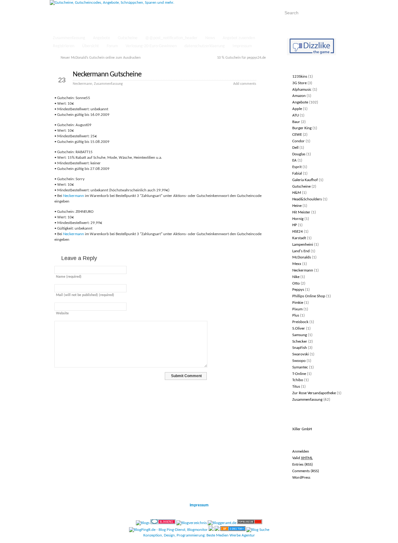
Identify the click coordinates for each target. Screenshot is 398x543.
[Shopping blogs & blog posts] (232, 530)
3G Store (299, 83)
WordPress (301, 478)
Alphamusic (302, 90)
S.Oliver (298, 328)
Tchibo (297, 380)
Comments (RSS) (305, 471)
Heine (297, 206)
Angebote (101, 38)
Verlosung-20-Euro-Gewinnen (151, 46)
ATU (295, 115)
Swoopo (299, 361)
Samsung (299, 335)
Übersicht (90, 46)
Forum (112, 46)
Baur (296, 122)
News (210, 38)
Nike (295, 277)
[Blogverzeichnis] (191, 523)
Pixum (297, 309)
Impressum (242, 46)
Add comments (244, 84)
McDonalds (301, 257)
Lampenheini (302, 245)
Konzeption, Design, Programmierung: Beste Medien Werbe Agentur (199, 535)
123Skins (299, 77)
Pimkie (297, 303)
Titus (296, 387)
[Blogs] (143, 523)
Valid (302, 458)
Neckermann (82, 84)
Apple (297, 109)
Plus (295, 315)
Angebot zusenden (239, 38)
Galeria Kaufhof (305, 180)
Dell (295, 148)
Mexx (296, 264)
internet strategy (332, 487)
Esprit (297, 167)
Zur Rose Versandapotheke (314, 393)
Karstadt (299, 238)
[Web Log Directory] (211, 530)
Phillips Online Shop (308, 296)
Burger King (302, 128)
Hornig (297, 219)
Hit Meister (301, 212)
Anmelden (300, 451)
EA (294, 160)
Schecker (299, 342)
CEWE (297, 135)
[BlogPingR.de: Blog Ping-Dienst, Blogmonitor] (168, 530)
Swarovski (300, 354)
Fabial (297, 173)
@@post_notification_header (171, 38)
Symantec (300, 367)
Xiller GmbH (302, 429)
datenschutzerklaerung (204, 46)
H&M (296, 193)
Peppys (298, 290)
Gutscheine (127, 38)
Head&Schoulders (307, 199)
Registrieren (63, 46)
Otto (296, 283)
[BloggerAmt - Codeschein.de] (222, 523)
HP (294, 225)
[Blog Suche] (257, 530)
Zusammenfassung (69, 38)
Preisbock (300, 322)
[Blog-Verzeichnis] (162, 523)
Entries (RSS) (302, 465)
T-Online (299, 374)
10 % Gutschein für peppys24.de (241, 58)
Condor (298, 141)
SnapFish (299, 348)
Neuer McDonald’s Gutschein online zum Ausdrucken (101, 58)
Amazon (299, 96)
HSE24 (297, 232)
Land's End (301, 251)
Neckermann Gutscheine (107, 74)
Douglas (298, 154)
